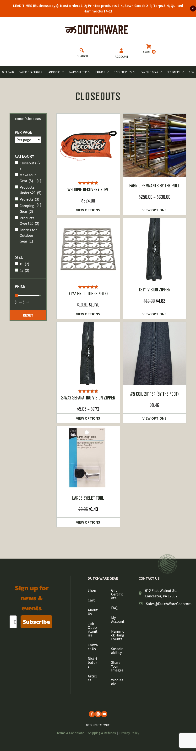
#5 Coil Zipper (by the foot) (154, 394)
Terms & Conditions (70, 733)
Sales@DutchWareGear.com (168, 603)
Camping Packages (30, 72)
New (191, 72)
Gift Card (8, 72)
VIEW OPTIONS (88, 210)
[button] (28, 315)
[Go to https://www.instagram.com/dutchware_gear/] (98, 714)
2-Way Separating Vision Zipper (88, 398)
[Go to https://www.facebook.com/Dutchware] (92, 714)
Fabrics (100, 72)
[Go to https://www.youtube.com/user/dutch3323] (104, 714)
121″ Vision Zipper (154, 290)
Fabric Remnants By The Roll (154, 186)
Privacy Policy (129, 733)
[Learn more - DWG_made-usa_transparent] (167, 564)
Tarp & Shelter (78, 72)
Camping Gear (149, 72)
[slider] (16, 295)
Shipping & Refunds (102, 733)
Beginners (173, 72)
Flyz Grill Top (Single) (88, 293)
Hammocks (53, 72)
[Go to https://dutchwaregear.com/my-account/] (121, 54)
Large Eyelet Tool (88, 498)
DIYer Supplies (122, 72)
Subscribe (36, 622)
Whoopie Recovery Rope (88, 189)
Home (19, 118)
